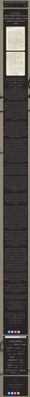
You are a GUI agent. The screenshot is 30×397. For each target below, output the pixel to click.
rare (22, 365)
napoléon (21, 362)
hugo (6, 345)
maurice (16, 367)
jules (17, 357)
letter (14, 354)
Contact (15, 381)
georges (13, 372)
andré (23, 348)
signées (22, 370)
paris (14, 351)
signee (10, 365)
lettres (17, 344)
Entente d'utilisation (15, 387)
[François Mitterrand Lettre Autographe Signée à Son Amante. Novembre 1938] (15, 38)
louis (12, 357)
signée (9, 347)
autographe (11, 370)
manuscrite (10, 362)
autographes (15, 341)
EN (14, 390)
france (18, 351)
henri (10, 345)
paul (9, 354)
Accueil (15, 379)
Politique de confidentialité (15, 384)
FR (17, 390)
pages (9, 351)
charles (18, 348)
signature (13, 359)
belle (21, 360)
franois (17, 365)
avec (16, 362)
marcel (25, 342)
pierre (10, 367)
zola (20, 357)
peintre (21, 367)
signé (6, 341)
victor (23, 351)
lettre (20, 353)
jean (24, 344)
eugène (18, 372)
